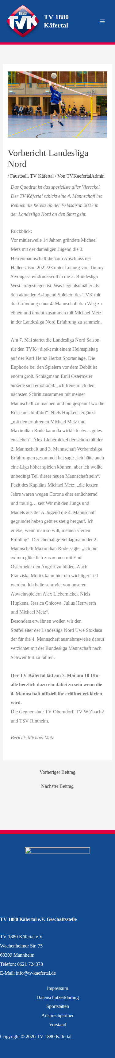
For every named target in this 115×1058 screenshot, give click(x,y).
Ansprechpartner (57, 1015)
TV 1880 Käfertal (56, 21)
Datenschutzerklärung (57, 997)
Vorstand (57, 1024)
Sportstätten (57, 1006)
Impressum (57, 988)
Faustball (19, 176)
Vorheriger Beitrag (57, 772)
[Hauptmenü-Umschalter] (102, 21)
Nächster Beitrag (57, 786)
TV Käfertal (42, 176)
